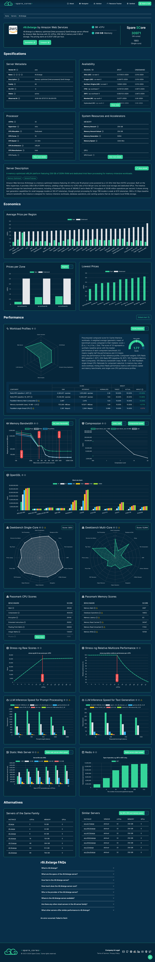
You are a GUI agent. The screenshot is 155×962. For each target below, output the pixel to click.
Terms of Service (103, 953)
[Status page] (135, 951)
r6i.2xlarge (12, 834)
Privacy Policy (115, 953)
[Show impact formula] (142, 389)
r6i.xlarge (11, 829)
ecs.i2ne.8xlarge (89, 852)
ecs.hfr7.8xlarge (89, 833)
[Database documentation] (131, 951)
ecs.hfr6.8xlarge (89, 828)
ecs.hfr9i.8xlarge (90, 843)
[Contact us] (123, 951)
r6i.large (11, 824)
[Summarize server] (150, 957)
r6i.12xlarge (12, 843)
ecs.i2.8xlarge (89, 847)
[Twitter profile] (150, 951)
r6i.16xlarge (12, 848)
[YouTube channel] (142, 951)
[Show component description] (30, 393)
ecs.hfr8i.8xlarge (90, 838)
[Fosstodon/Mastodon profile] (146, 951)
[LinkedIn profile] (138, 951)
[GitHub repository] (127, 951)
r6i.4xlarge (12, 838)
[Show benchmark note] (39, 401)
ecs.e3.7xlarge (89, 824)
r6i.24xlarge (12, 853)
